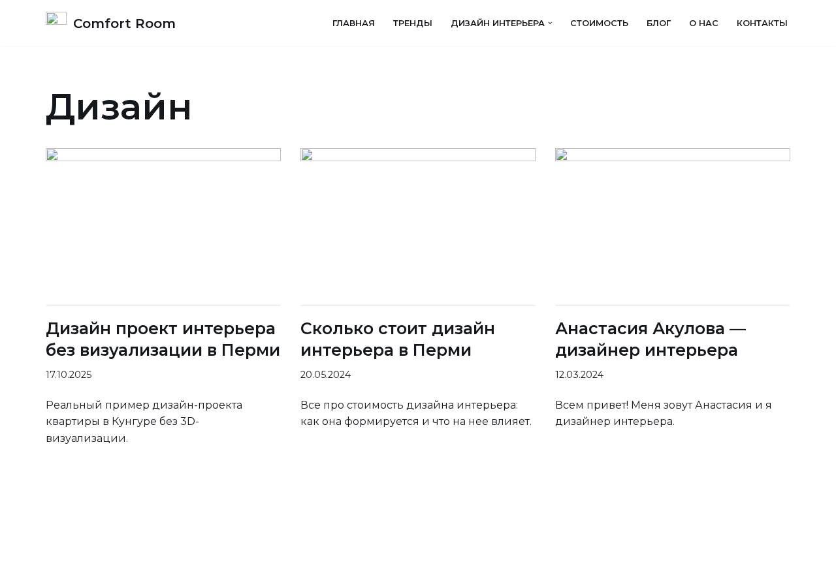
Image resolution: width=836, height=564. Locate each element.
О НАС (703, 23)
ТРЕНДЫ (412, 23)
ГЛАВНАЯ (353, 23)
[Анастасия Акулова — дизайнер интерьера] (672, 226)
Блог (659, 23)
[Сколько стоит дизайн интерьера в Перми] (418, 226)
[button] (550, 23)
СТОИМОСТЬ (599, 23)
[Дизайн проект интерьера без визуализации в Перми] (163, 226)
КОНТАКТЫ (762, 23)
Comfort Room (84, 547)
